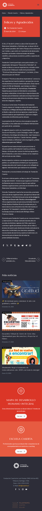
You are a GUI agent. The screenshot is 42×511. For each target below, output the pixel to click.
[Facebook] (3, 245)
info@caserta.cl (23, 485)
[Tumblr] (15, 245)
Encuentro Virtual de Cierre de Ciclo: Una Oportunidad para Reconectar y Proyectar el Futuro (20, 336)
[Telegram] (26, 245)
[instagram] (23, 489)
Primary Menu (38, 4)
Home (4, 13)
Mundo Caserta (13, 13)
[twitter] (19, 489)
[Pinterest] (11, 245)
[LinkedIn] (19, 245)
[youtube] (26, 489)
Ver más (19, 416)
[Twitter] (7, 245)
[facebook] (16, 489)
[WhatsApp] (30, 245)
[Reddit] (22, 245)
